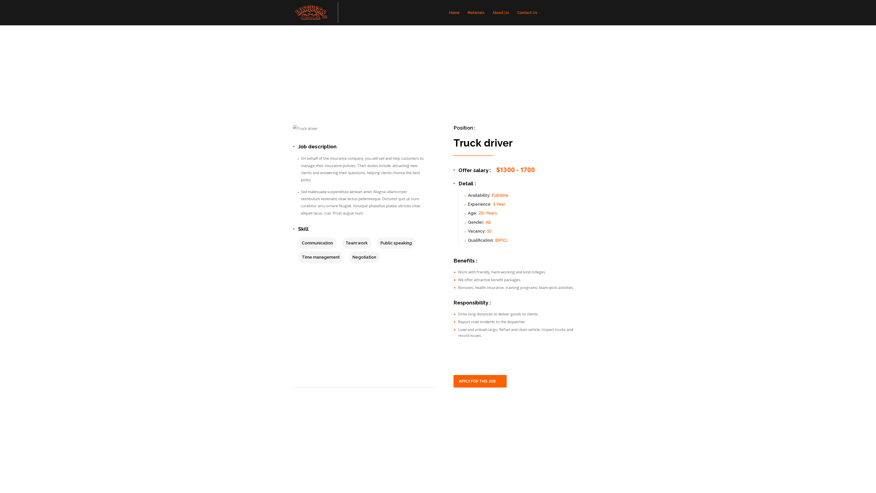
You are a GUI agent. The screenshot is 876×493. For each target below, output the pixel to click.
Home (454, 12)
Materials (476, 12)
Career (314, 77)
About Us (501, 12)
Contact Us (527, 12)
